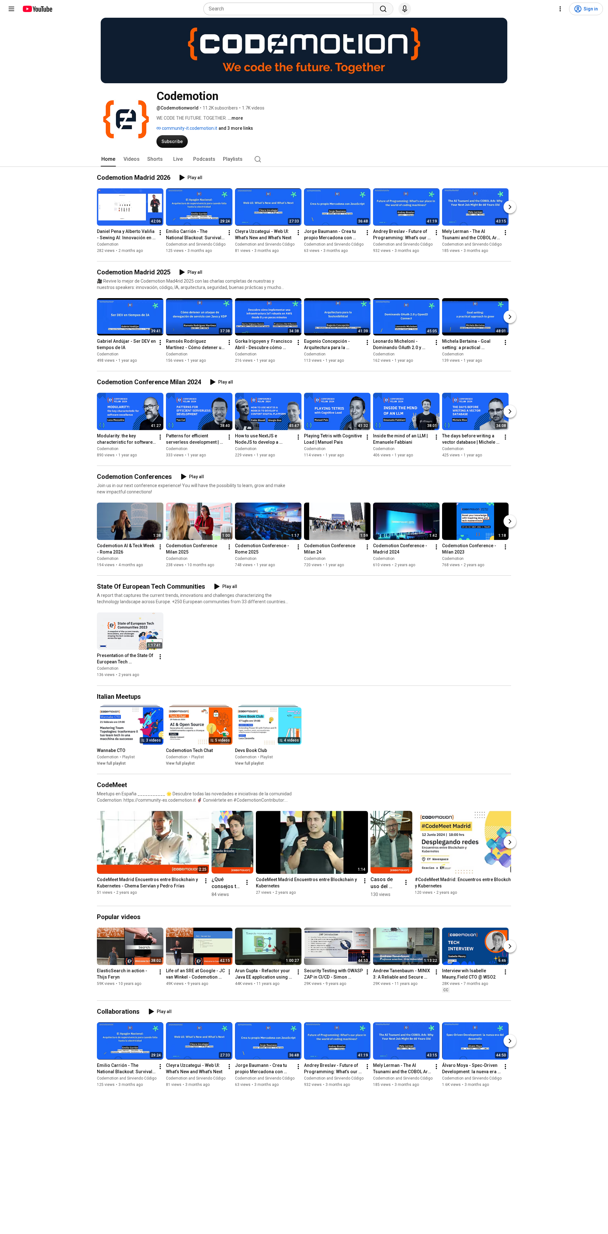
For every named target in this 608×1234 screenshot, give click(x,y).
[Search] (383, 9)
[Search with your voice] (404, 9)
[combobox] (290, 9)
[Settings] (560, 9)
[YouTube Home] (37, 9)
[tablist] (304, 159)
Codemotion (107, 244)
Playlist (128, 757)
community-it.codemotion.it (189, 128)
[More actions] (160, 232)
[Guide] (11, 9)
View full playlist (111, 763)
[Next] (510, 207)
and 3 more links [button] (235, 128)
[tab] (108, 159)
